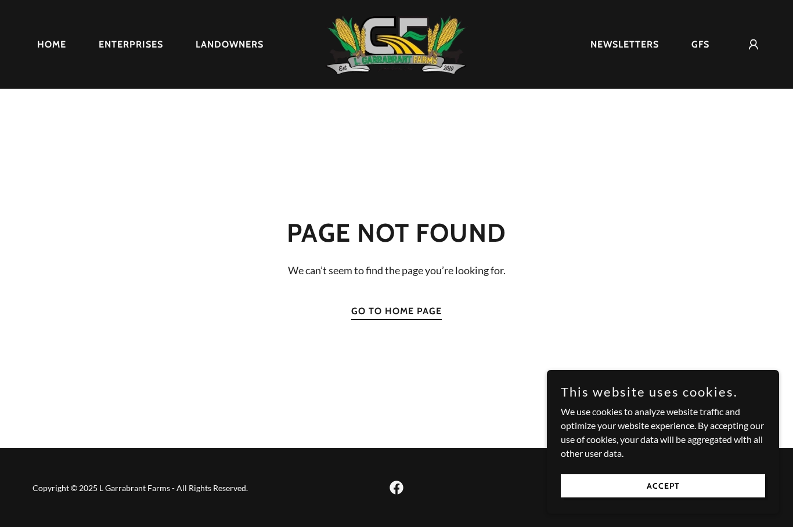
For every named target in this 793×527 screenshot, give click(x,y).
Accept (663, 485)
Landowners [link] (230, 44)
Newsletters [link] (624, 44)
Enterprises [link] (131, 44)
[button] (753, 44)
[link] (396, 43)
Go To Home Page (396, 311)
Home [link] (51, 44)
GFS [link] (700, 44)
